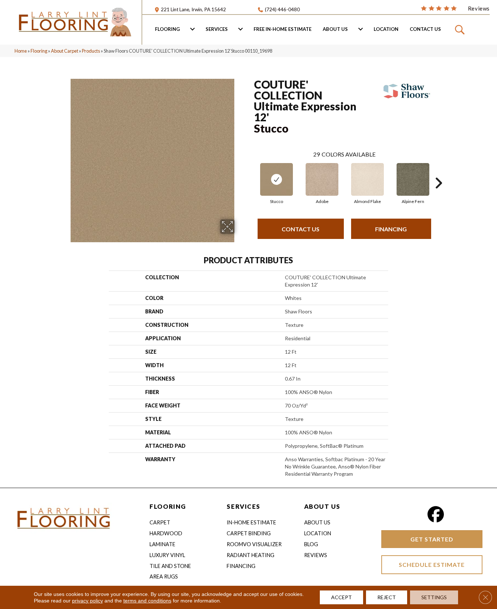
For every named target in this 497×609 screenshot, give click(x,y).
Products (91, 51)
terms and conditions (147, 601)
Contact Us (425, 29)
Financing (391, 229)
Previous (250, 172)
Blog (311, 544)
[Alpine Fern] (413, 179)
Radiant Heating (250, 555)
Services (217, 29)
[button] (461, 29)
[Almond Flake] (367, 179)
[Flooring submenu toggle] (192, 29)
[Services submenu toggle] (240, 29)
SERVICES (243, 506)
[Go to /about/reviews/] (455, 8)
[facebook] (435, 514)
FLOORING (168, 506)
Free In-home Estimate (282, 29)
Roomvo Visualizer (254, 544)
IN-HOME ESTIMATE (251, 522)
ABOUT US (322, 506)
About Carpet (64, 51)
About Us (335, 29)
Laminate (162, 544)
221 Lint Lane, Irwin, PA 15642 (193, 9)
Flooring (167, 29)
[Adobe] (322, 179)
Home (21, 51)
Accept (341, 597)
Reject (386, 597)
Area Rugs (164, 576)
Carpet (160, 522)
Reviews (315, 555)
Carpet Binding (249, 533)
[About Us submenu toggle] (360, 29)
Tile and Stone (170, 566)
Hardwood (166, 533)
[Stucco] (276, 179)
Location (386, 29)
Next (438, 172)
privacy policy (87, 601)
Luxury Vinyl (167, 555)
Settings (434, 597)
